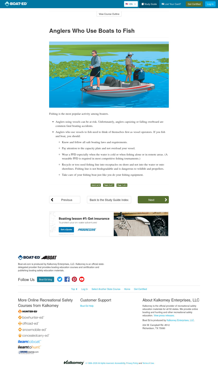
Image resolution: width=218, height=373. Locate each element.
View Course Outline (109, 13)
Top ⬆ (74, 289)
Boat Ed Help (87, 305)
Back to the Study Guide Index (109, 200)
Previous (66, 200)
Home (127, 289)
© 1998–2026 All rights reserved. (100, 363)
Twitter (59, 279)
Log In (210, 4)
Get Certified (194, 4)
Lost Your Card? (172, 4)
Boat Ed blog (45, 279)
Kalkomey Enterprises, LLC (180, 320)
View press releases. (164, 315)
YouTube (81, 279)
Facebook (67, 279)
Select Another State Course (106, 289)
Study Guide (150, 4)
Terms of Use (148, 363)
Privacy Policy (132, 363)
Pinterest (74, 279)
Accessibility (120, 363)
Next (151, 200)
